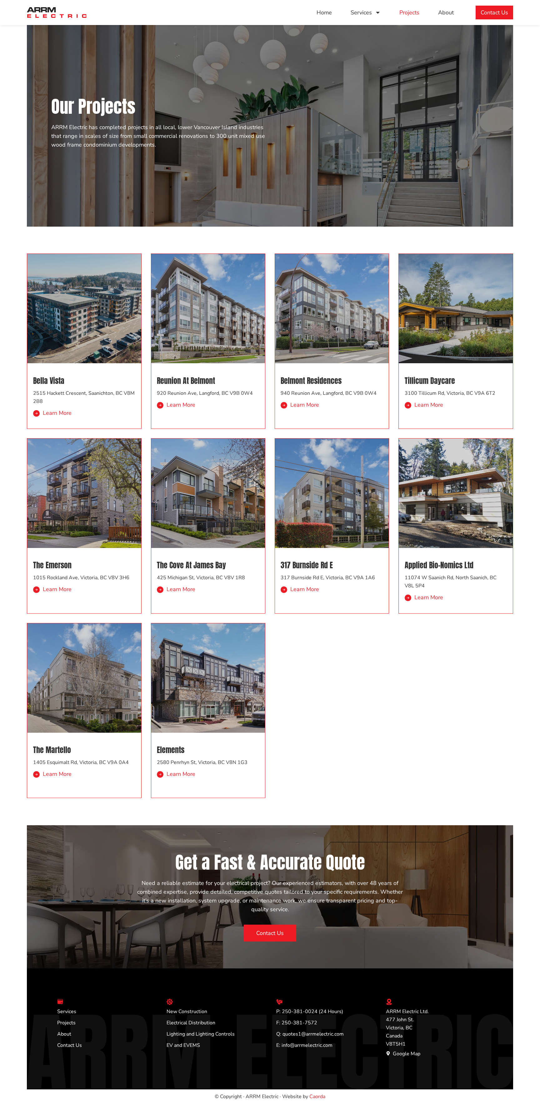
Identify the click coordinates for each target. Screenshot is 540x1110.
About (446, 12)
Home (324, 12)
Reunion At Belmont (186, 380)
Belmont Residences (311, 380)
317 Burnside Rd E (307, 565)
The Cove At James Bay (191, 565)
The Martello (52, 750)
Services (361, 12)
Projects (409, 12)
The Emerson (52, 565)
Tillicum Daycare (430, 380)
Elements (170, 750)
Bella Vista (48, 380)
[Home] (56, 12)
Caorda (317, 1096)
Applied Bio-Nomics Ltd (439, 565)
